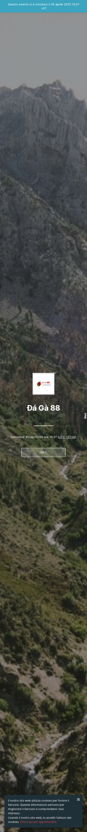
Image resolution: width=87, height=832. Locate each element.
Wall (85, 416)
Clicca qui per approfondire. (38, 822)
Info (43, 452)
